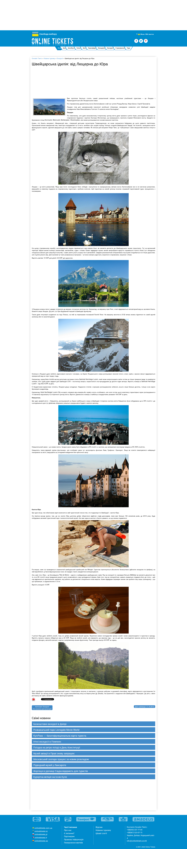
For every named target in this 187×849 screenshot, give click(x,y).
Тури (128, 48)
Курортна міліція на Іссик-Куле (50, 776)
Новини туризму (49, 58)
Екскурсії (110, 48)
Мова (141, 34)
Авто (84, 48)
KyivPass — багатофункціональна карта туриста (59, 735)
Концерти (101, 48)
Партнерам (69, 836)
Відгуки (99, 827)
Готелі (79, 48)
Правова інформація (73, 840)
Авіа (64, 48)
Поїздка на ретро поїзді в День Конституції (56, 747)
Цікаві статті (101, 833)
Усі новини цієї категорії (42, 709)
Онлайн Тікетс (37, 58)
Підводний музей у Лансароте (49, 765)
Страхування (120, 48)
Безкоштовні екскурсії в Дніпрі (49, 724)
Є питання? (69, 833)
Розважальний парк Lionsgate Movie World (56, 729)
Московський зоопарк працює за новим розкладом (61, 759)
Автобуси (71, 48)
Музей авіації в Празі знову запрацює (54, 753)
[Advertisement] (65, 15)
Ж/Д (59, 48)
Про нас (67, 830)
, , (140, 836)
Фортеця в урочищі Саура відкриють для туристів (60, 771)
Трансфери (92, 48)
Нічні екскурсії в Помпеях (47, 741)
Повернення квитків (73, 843)
